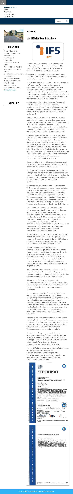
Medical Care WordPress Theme (43, 491)
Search (67, 21)
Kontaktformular (10, 90)
